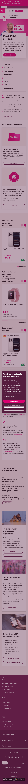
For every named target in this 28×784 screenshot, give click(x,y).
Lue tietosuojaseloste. (9, 396)
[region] (14, 392)
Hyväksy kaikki (14, 401)
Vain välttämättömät (14, 405)
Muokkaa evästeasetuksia (14, 409)
